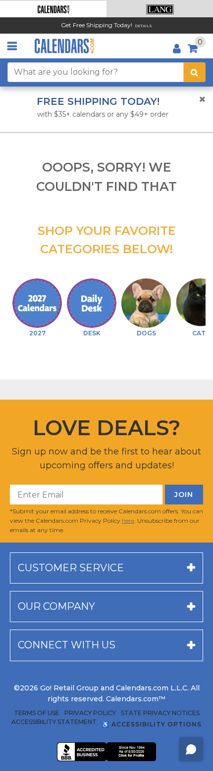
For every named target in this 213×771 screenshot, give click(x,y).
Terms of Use (36, 713)
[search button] (195, 72)
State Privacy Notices (160, 713)
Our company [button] (56, 606)
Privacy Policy (90, 713)
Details (143, 26)
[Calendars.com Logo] (64, 46)
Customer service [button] (71, 568)
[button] (53, 9)
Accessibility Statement (54, 722)
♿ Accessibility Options (152, 724)
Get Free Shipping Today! (96, 25)
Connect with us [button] (66, 645)
